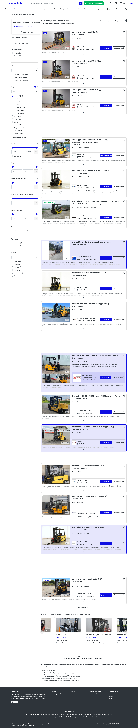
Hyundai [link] (29, 26)
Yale (96, 658)
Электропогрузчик (20, 77)
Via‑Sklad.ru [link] (84, 717)
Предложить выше (106, 156)
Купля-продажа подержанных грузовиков (66, 673)
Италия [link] (17, 270)
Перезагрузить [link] (35, 22)
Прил (15, 702)
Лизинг (17, 59)
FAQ (91, 696)
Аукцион (17, 56)
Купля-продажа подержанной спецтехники (68, 675)
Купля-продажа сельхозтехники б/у (69, 681)
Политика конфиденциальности (21, 726)
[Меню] (6, 3)
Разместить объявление (94, 3)
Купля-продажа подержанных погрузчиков (64, 678)
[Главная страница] (12, 14)
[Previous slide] (41, 632)
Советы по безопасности (97, 694)
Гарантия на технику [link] (21, 230)
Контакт (111, 696)
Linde (65, 658)
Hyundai (18, 96)
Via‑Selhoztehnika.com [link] (97, 717)
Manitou (101, 658)
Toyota (70, 658)
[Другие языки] (131, 3)
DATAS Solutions (114, 699)
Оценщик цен (84, 607)
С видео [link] (17, 233)
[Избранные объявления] (116, 3)
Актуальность (114, 21)
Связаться (106, 48)
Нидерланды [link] (19, 273)
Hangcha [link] (18, 131)
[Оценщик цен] (100, 20)
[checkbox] (124, 32)
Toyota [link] (18, 119)
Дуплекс (17, 246)
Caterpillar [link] (19, 134)
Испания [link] (17, 267)
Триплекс (18, 243)
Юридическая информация (19, 724)
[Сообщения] (111, 3)
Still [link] (16, 122)
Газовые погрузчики (21, 80)
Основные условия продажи (36, 724)
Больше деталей (119, 48)
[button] (79, 649)
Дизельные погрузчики (22, 74)
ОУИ (47, 724)
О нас (110, 694)
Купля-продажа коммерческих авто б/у (69, 677)
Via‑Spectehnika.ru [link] (58, 717)
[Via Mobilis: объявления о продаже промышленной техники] (19, 3)
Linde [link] (17, 116)
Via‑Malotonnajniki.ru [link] (72, 717)
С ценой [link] (17, 156)
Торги (102, 9)
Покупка (18, 53)
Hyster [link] (17, 125)
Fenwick (92, 658)
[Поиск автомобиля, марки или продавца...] (80, 3)
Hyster (78, 658)
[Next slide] (125, 632)
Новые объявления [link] (21, 43)
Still (74, 658)
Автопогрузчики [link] (18, 26)
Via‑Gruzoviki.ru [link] (46, 717)
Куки (32, 726)
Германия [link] (18, 264)
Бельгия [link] (17, 261)
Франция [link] (17, 276)
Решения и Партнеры (124, 9)
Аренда (111, 9)
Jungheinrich (84, 658)
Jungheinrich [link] (20, 128)
